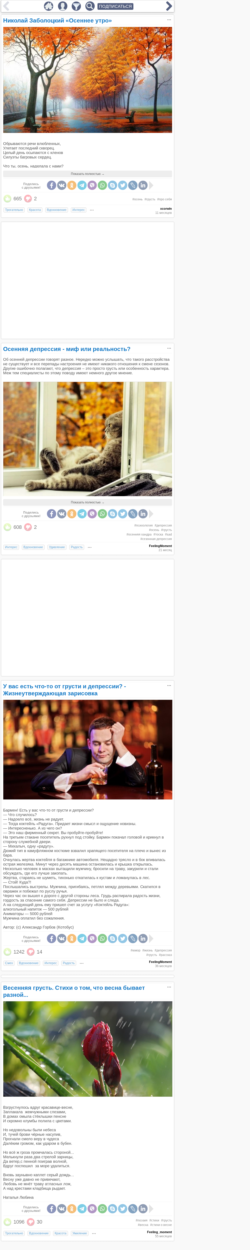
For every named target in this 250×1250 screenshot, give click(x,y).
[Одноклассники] (72, 185)
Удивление (57, 547)
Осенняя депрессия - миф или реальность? (66, 349)
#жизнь (147, 950)
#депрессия (163, 525)
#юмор (135, 950)
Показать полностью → (87, 173)
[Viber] (92, 185)
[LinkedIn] (143, 185)
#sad (168, 534)
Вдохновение (56, 209)
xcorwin (166, 208)
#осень (137, 199)
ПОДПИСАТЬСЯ (115, 6)
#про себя (164, 199)
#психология (143, 525)
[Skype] (112, 185)
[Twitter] (122, 185)
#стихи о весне (161, 1225)
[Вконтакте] (61, 185)
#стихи (154, 1220)
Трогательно (14, 209)
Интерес (78, 209)
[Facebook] (51, 185)
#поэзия (141, 1220)
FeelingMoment (160, 546)
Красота (35, 209)
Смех (9, 963)
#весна (143, 1225)
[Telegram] (82, 185)
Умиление (79, 1233)
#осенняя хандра (139, 534)
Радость (77, 547)
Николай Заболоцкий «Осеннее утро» (57, 20)
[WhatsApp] (102, 185)
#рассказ (165, 955)
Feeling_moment (159, 1232)
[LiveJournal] (133, 185)
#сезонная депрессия (156, 539)
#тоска (158, 534)
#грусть (150, 199)
